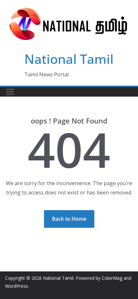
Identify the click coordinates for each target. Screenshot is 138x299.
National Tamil (69, 59)
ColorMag (112, 278)
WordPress (16, 286)
